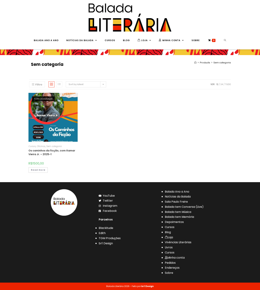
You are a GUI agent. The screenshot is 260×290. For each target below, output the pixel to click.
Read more (38, 169)
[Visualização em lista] (59, 84)
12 (217, 84)
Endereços (172, 268)
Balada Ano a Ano (177, 192)
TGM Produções (110, 238)
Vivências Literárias (178, 242)
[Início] (195, 62)
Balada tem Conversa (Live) (184, 207)
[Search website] (225, 40)
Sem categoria (54, 146)
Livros (169, 247)
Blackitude (106, 228)
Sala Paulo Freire (176, 202)
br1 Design (106, 243)
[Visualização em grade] (51, 84)
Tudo (228, 84)
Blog (168, 232)
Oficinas (41, 146)
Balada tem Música (178, 212)
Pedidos (170, 263)
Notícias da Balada (178, 197)
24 (221, 84)
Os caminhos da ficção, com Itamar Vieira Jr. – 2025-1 (51, 152)
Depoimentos (174, 222)
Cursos (32, 146)
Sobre (169, 273)
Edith (102, 233)
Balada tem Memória (179, 217)
